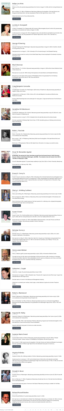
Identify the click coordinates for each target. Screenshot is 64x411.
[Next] (63, 410)
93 (60, 409)
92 (57, 409)
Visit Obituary (16, 18)
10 (51, 409)
